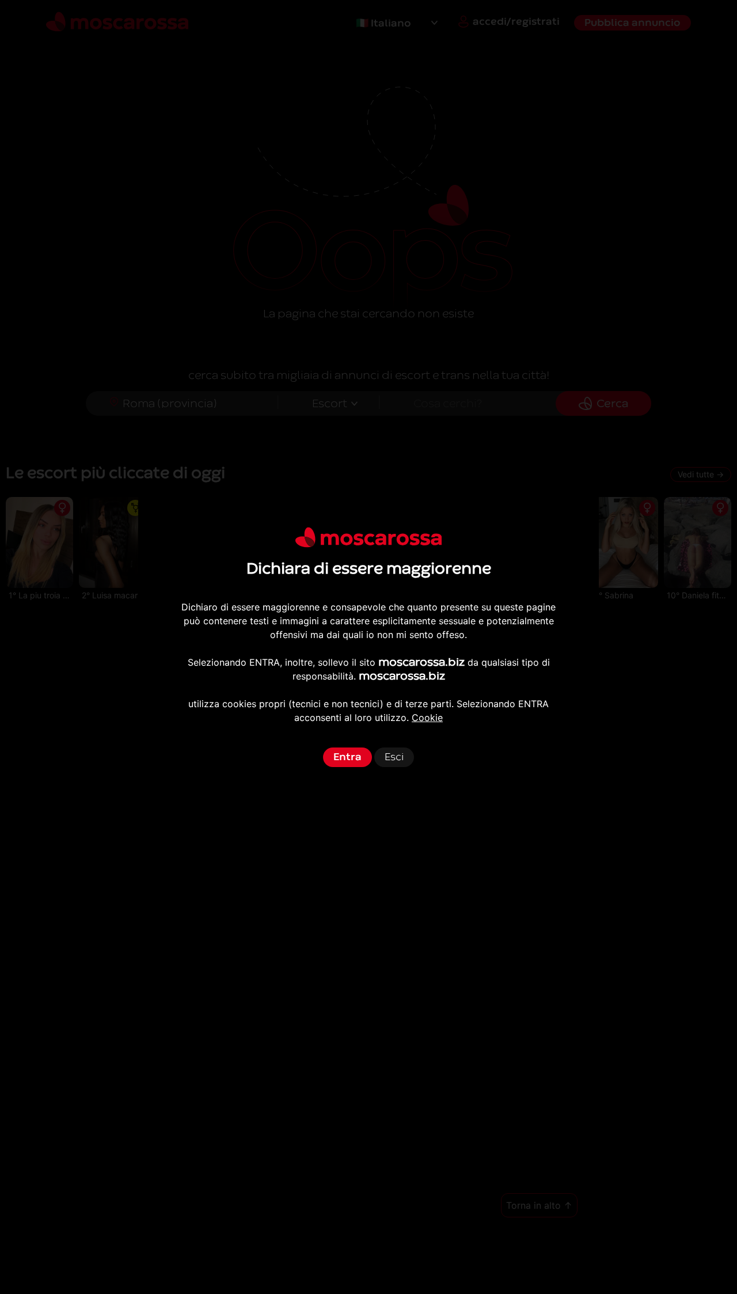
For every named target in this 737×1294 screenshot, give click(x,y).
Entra (347, 757)
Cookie (427, 717)
